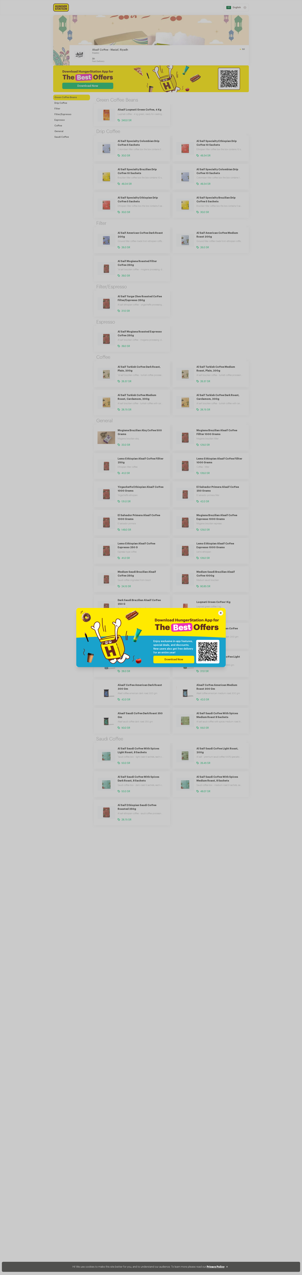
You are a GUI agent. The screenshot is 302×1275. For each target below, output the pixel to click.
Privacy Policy (215, 1267)
